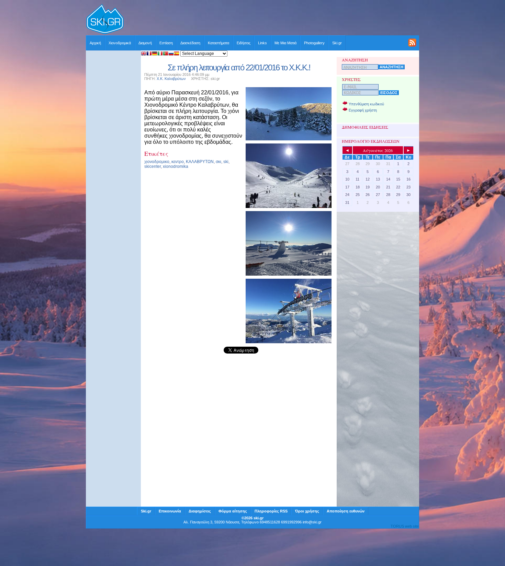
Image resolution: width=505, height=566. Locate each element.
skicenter (152, 166)
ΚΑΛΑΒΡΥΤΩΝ (200, 161)
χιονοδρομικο (156, 161)
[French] (149, 54)
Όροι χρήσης (307, 511)
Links (262, 43)
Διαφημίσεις (200, 511)
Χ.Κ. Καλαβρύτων (171, 79)
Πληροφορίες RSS (271, 511)
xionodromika (175, 166)
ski (225, 161)
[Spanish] (176, 54)
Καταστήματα (218, 43)
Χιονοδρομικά (120, 43)
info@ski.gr (312, 522)
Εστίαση (166, 43)
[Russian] (171, 54)
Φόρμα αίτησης (232, 511)
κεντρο (177, 161)
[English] (143, 54)
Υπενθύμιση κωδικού (366, 104)
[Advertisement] (272, 19)
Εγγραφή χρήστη (363, 110)
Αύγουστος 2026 (378, 150)
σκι (218, 161)
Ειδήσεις (243, 43)
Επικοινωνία (170, 511)
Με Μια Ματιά (285, 43)
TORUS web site (405, 526)
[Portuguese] (165, 54)
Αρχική (95, 43)
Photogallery (314, 43)
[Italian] (160, 54)
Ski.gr (337, 43)
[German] (154, 54)
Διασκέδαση (190, 43)
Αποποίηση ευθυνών (345, 511)
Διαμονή (145, 43)
